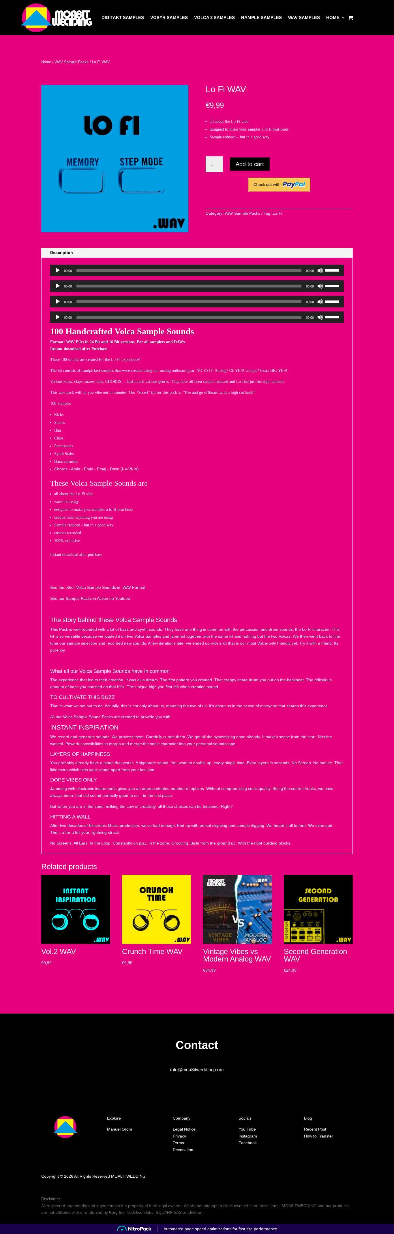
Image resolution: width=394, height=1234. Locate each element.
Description (61, 252)
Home (332, 17)
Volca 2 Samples (214, 17)
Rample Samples (261, 17)
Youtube (123, 598)
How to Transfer (318, 1136)
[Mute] (320, 270)
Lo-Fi (277, 213)
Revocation (183, 1149)
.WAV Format (133, 587)
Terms (178, 1142)
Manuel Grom (119, 1129)
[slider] (333, 270)
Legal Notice (184, 1129)
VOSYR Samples (169, 17)
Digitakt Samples (123, 17)
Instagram (248, 1136)
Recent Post (315, 1129)
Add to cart (250, 164)
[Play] (58, 270)
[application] (197, 270)
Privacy (179, 1136)
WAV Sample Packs (72, 62)
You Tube (247, 1129)
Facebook (248, 1142)
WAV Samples (304, 17)
